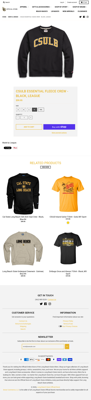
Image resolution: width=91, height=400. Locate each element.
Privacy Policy (68, 321)
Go (67, 346)
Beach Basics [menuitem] (42, 11)
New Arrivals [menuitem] (68, 11)
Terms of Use (68, 324)
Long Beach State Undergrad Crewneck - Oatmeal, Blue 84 (23, 272)
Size (17, 106)
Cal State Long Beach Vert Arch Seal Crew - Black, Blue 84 (23, 218)
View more (45, 167)
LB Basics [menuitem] (55, 11)
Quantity (19, 114)
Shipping (23, 326)
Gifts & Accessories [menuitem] (41, 7)
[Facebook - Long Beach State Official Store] (84, 17)
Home (4, 17)
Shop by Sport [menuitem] (61, 7)
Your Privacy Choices (69, 326)
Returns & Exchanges (23, 324)
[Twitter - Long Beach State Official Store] (80, 17)
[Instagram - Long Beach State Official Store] (87, 17)
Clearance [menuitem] (82, 11)
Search (23, 329)
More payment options (59, 133)
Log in (62, 2)
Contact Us (52, 300)
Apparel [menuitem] (23, 7)
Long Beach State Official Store (48, 387)
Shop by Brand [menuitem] (79, 7)
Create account (72, 2)
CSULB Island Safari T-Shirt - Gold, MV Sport (68, 217)
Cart (85, 2)
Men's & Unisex (13, 17)
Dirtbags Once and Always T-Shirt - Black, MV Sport (68, 272)
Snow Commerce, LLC (11, 390)
